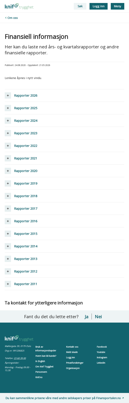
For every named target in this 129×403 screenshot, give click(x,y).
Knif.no (38, 377)
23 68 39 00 (20, 358)
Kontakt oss (72, 346)
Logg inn (98, 6)
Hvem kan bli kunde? (45, 355)
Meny (117, 6)
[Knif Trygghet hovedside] (19, 6)
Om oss (13, 18)
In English (40, 361)
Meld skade (72, 352)
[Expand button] (8, 95)
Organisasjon (73, 368)
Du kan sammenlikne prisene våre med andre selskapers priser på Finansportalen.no (63, 398)
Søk (80, 6)
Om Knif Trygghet (44, 366)
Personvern (41, 371)
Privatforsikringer (74, 362)
